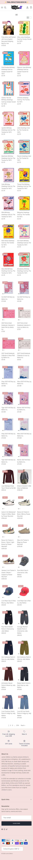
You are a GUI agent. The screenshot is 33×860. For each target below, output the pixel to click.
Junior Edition (9, 853)
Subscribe (16, 823)
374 (17, 725)
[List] (30, 17)
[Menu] (2, 7)
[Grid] (28, 17)
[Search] (6, 7)
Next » (23, 725)
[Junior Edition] (16, 7)
